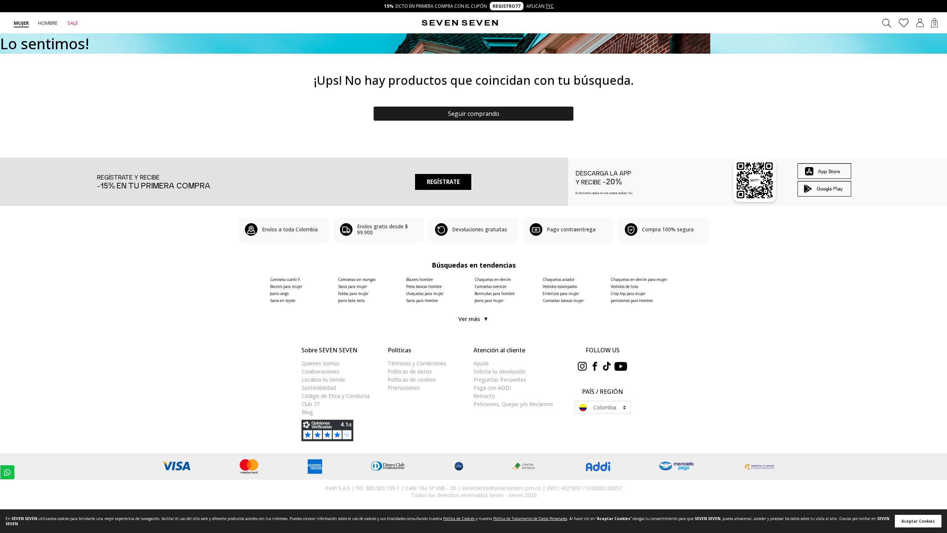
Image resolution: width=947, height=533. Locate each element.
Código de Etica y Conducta (335, 395)
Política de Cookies (459, 518)
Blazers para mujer (286, 286)
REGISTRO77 (506, 6)
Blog (307, 412)
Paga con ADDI (492, 387)
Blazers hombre (419, 279)
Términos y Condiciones (417, 363)
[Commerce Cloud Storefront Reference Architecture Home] (460, 23)
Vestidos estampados (560, 286)
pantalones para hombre (632, 300)
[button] (920, 22)
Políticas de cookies (412, 379)
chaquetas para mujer (425, 293)
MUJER (21, 23)
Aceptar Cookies (918, 521)
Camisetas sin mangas (356, 279)
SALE (72, 23)
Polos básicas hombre (424, 286)
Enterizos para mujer (561, 293)
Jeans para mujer (489, 300)
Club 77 (310, 404)
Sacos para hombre (422, 300)
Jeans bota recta (351, 300)
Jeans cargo (279, 293)
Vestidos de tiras (624, 286)
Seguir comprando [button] (473, 114)
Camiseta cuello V (285, 279)
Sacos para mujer (352, 286)
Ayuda (481, 363)
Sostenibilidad (318, 387)
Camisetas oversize (490, 286)
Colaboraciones (320, 371)
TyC (550, 6)
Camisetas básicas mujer (563, 300)
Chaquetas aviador (558, 279)
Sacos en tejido (282, 300)
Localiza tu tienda (323, 379)
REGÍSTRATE (443, 181)
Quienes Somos (320, 363)
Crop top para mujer (628, 293)
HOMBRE (48, 23)
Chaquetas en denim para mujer (639, 279)
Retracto (484, 395)
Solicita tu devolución (499, 371)
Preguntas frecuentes (500, 379)
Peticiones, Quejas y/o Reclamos (513, 404)
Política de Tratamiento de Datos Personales (530, 518)
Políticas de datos (410, 371)
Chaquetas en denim (493, 279)
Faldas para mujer (353, 293)
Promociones (404, 387)
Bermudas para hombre (495, 293)
